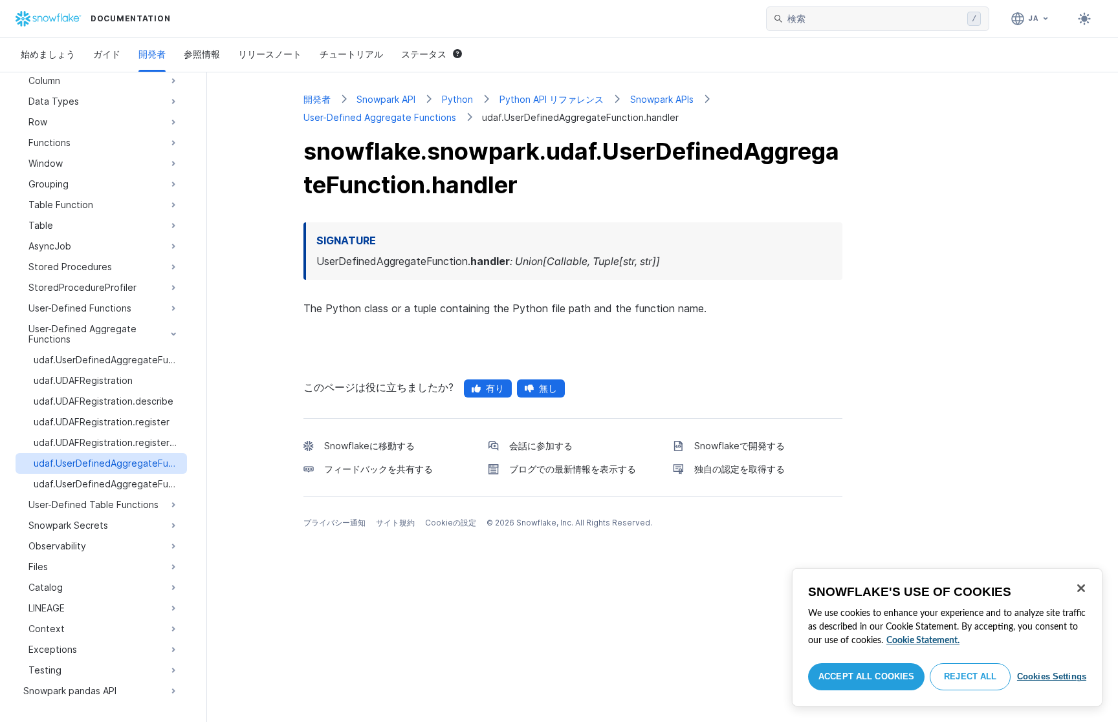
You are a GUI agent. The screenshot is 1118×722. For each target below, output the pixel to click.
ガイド (106, 53)
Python (457, 99)
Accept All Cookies (866, 676)
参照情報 (202, 53)
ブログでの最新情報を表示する (572, 468)
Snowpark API (385, 99)
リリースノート (269, 53)
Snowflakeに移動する (369, 445)
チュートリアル (351, 53)
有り (495, 388)
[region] (947, 637)
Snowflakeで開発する (739, 445)
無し (548, 388)
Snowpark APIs (662, 99)
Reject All (970, 676)
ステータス (423, 53)
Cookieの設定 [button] (450, 522)
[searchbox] (874, 18)
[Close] (1081, 588)
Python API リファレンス (551, 99)
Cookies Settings (1051, 676)
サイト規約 (395, 522)
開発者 (152, 53)
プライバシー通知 (334, 522)
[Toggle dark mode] (1084, 19)
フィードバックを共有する (378, 468)
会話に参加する (541, 445)
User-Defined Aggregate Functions (379, 117)
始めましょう (48, 53)
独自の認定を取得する (739, 468)
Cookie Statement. (922, 640)
